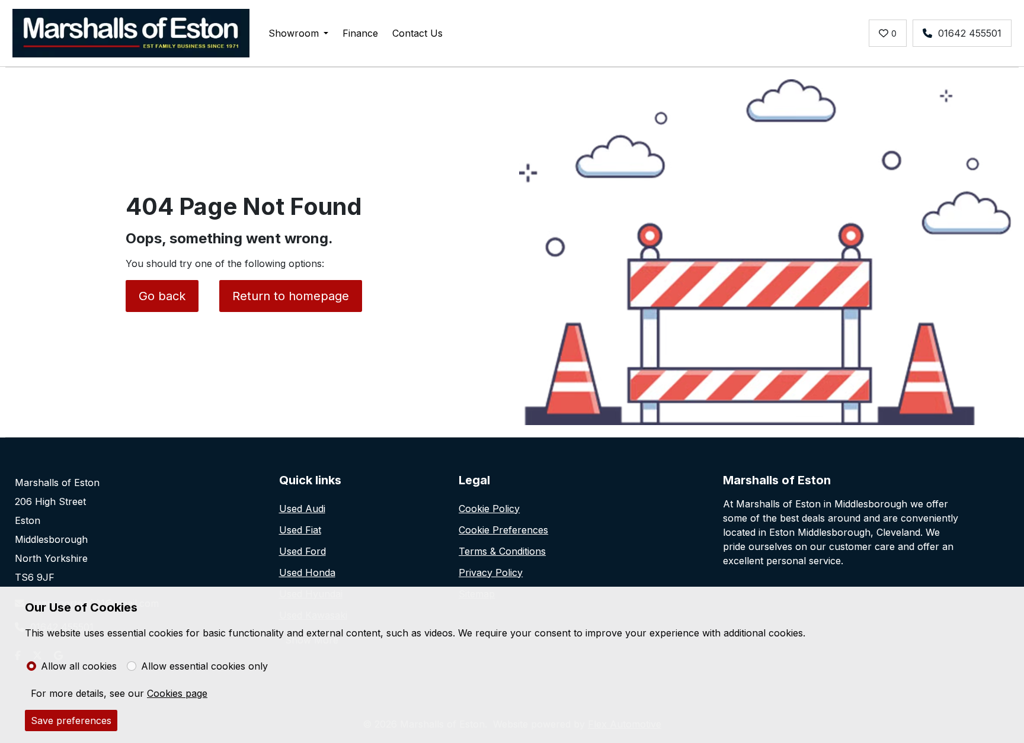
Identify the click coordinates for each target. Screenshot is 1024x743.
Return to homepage (290, 296)
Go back (162, 296)
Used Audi (302, 508)
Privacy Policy (491, 572)
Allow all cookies (79, 666)
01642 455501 (969, 33)
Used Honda (307, 572)
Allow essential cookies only (204, 666)
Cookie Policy (489, 508)
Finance (360, 33)
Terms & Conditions (502, 551)
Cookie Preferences (503, 530)
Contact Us (417, 33)
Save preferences (71, 720)
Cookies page (177, 693)
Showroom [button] (293, 33)
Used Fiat (300, 530)
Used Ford (302, 551)
